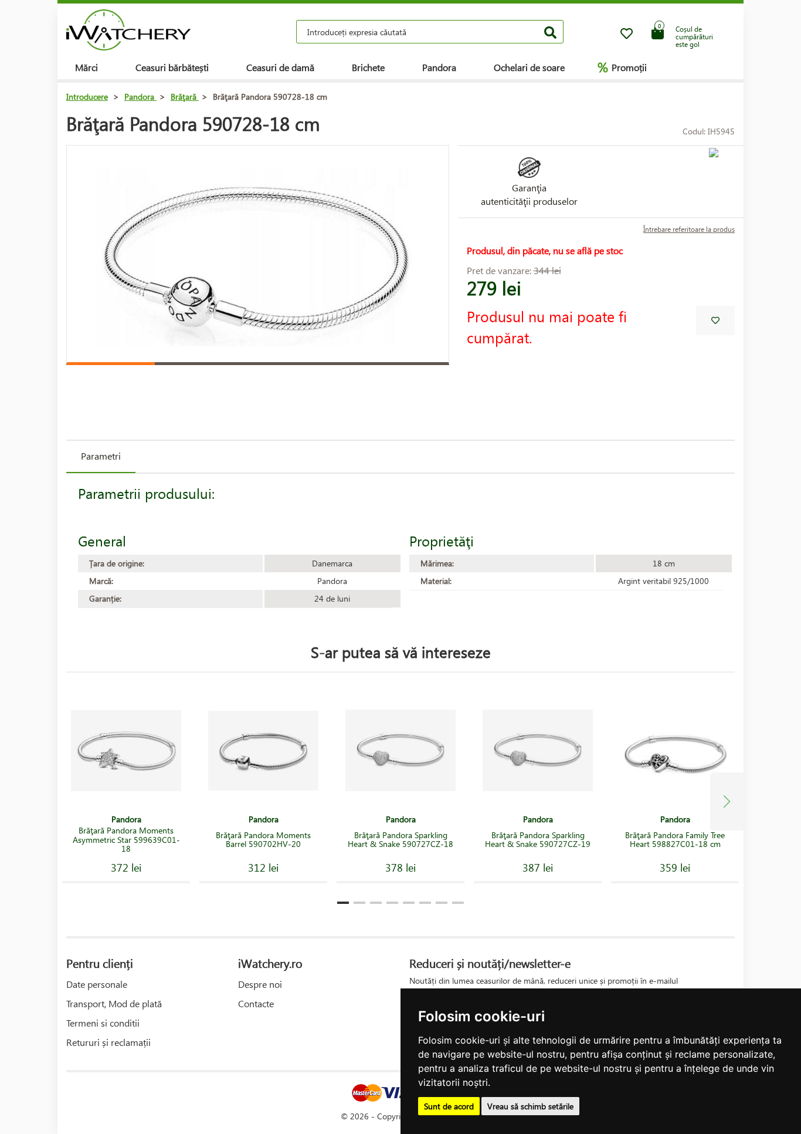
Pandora (439, 67)
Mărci (86, 67)
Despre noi (260, 984)
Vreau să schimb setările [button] (530, 1106)
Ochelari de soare (529, 67)
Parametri (101, 456)
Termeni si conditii (103, 1023)
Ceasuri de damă (280, 67)
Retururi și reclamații (108, 1042)
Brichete (368, 67)
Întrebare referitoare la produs (689, 229)
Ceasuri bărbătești (172, 67)
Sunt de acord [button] (449, 1106)
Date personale (96, 984)
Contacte (256, 1003)
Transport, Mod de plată (114, 1003)
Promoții (622, 67)
